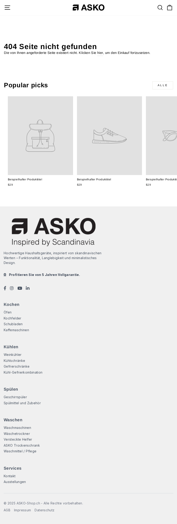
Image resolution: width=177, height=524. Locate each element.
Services (13, 468)
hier (100, 53)
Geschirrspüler (15, 397)
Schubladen (13, 324)
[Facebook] (5, 289)
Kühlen (11, 347)
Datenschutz (44, 510)
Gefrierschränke (17, 366)
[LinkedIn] (28, 289)
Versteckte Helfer (18, 439)
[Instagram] (12, 289)
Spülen (11, 389)
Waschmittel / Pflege (20, 451)
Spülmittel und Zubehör (22, 403)
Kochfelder (12, 318)
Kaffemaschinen (16, 330)
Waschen (13, 420)
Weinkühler (13, 355)
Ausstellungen (15, 482)
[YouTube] (20, 289)
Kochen (12, 304)
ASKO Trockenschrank (22, 445)
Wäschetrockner (17, 434)
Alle (163, 85)
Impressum (22, 510)
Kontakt (10, 476)
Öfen (8, 312)
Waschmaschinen (17, 428)
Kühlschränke (14, 361)
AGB (7, 510)
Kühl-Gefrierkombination (23, 372)
